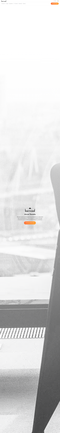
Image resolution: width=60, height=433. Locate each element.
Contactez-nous (55, 3)
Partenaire (20, 3)
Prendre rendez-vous (30, 222)
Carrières (24, 3)
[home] (3, 1)
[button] (3, 4)
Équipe (7, 3)
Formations (16, 3)
